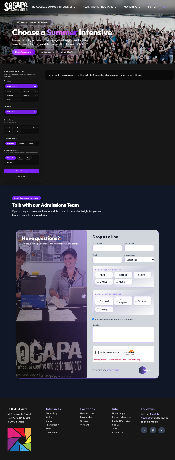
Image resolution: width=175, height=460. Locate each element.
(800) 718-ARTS (113, 370)
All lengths (10, 143)
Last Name (129, 243)
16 (33, 127)
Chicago (84, 421)
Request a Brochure (121, 417)
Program (7, 81)
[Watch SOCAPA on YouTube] (161, 430)
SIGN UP (152, 6)
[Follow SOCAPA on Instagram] (144, 430)
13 (9, 127)
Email (94, 255)
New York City (87, 413)
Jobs (114, 428)
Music (48, 428)
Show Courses (21, 171)
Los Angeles (86, 417)
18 (17, 131)
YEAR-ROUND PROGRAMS (98, 6)
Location (7, 106)
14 (17, 127)
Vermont (84, 424)
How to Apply (118, 413)
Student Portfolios (121, 421)
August (9, 162)
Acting (49, 417)
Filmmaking (51, 413)
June (20, 158)
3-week (31, 143)
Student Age (8, 120)
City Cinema (52, 432)
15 (25, 127)
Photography (52, 424)
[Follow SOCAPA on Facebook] (153, 430)
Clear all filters (22, 176)
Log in (167, 7)
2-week (21, 143)
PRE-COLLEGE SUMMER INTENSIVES (51, 6)
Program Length (10, 138)
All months (10, 158)
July (28, 158)
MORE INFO (130, 6)
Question (96, 325)
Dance (49, 421)
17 (9, 131)
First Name (97, 243)
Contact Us (117, 432)
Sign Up (116, 424)
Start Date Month (11, 150)
